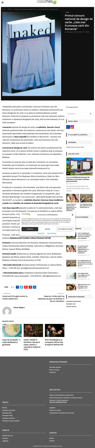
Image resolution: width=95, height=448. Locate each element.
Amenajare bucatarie (8, 410)
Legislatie (5, 441)
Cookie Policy (41, 233)
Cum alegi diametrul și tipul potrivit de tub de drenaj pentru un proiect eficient (85, 263)
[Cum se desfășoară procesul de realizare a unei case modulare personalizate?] (79, 166)
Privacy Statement (51, 233)
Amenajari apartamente (73, 301)
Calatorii (52, 441)
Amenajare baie (7, 413)
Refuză (47, 229)
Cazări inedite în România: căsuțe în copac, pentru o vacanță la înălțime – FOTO (32, 345)
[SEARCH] (91, 114)
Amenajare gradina (55, 367)
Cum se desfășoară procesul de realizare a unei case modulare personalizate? (77, 179)
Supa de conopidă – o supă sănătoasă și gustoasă (11, 342)
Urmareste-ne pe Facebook (78, 217)
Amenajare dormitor (8, 418)
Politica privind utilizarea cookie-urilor (61, 395)
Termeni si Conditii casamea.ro (58, 400)
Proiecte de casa (7, 435)
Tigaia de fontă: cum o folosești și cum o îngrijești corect (84, 286)
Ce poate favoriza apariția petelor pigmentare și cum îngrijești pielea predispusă (71, 207)
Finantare (5, 438)
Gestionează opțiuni (65, 229)
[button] (72, 215)
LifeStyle (67, 12)
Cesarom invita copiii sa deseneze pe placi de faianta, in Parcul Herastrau (51, 298)
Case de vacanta (71, 306)
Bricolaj (4, 408)
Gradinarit (52, 372)
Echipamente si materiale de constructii (61, 413)
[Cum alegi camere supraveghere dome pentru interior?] (71, 276)
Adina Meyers (69, 32)
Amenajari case (71, 304)
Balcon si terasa (54, 370)
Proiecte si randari (55, 410)
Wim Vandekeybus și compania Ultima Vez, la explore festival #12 (54, 342)
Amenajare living (7, 415)
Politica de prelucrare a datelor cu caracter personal (65, 398)
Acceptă (30, 229)
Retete (51, 438)
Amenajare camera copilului (10, 421)
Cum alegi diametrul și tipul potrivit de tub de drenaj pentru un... (86, 205)
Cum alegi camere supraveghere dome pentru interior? (84, 275)
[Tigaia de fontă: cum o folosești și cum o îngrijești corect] (71, 287)
